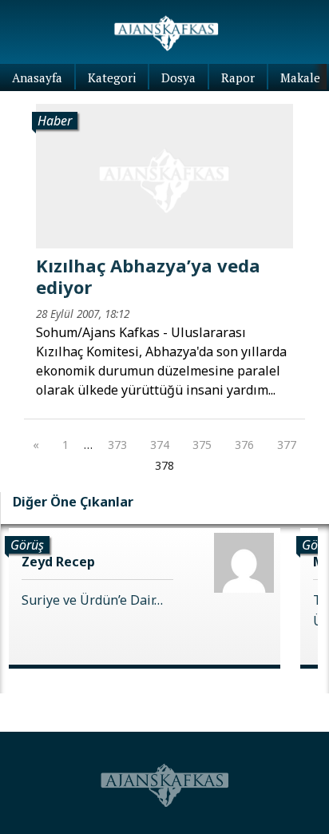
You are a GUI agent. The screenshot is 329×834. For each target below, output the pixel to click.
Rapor (238, 77)
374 (159, 444)
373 (117, 444)
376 (244, 444)
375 (202, 444)
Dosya (178, 77)
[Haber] (164, 175)
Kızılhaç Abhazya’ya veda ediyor (148, 275)
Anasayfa (37, 77)
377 (286, 444)
